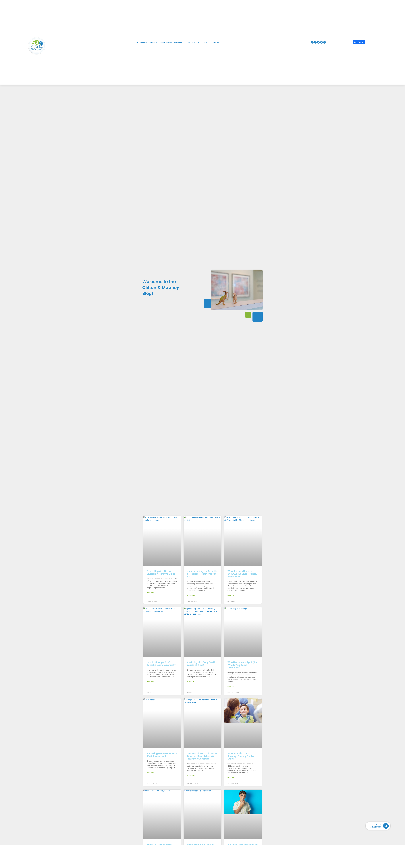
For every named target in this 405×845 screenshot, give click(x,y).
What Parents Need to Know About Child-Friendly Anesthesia (242, 574)
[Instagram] (312, 42)
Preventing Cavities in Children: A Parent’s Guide (161, 572)
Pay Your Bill (359, 42)
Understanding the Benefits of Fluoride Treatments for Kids (202, 574)
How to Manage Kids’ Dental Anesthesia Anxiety (161, 663)
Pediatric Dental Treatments (171, 42)
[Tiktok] (324, 42)
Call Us (378, 824)
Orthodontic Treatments (145, 42)
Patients (190, 42)
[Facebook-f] (315, 42)
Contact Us (214, 42)
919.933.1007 (375, 827)
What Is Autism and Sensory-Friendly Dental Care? (240, 756)
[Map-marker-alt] (321, 42)
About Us (201, 42)
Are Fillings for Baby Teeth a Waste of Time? (202, 663)
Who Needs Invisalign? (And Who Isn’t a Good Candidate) (242, 665)
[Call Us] (386, 826)
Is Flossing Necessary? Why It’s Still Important (162, 755)
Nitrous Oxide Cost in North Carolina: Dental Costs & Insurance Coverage (202, 756)
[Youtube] (318, 42)
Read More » (151, 593)
